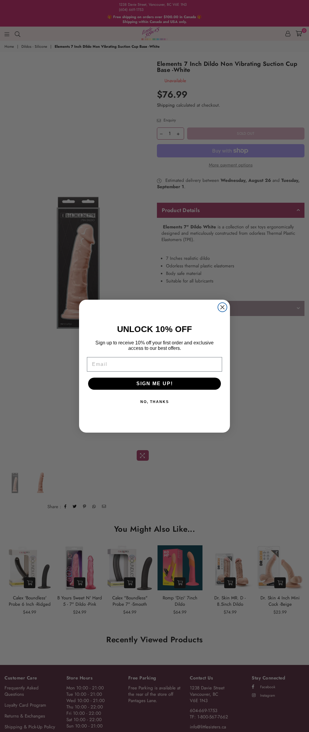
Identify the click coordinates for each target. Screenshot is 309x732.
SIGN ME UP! (154, 383)
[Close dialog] (222, 307)
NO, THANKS (154, 402)
